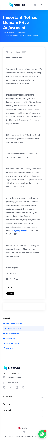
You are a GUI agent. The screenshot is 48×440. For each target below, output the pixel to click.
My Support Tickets (14, 324)
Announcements (20, 32)
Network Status (12, 343)
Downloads (10, 338)
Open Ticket (11, 348)
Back (10, 288)
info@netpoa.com (19, 230)
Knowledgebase (12, 333)
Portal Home (8, 32)
